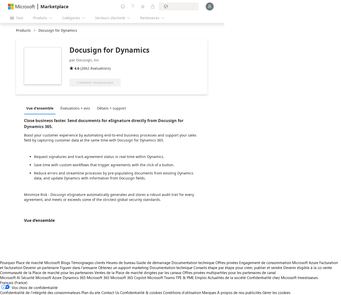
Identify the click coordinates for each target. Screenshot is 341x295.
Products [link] (23, 30)
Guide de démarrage (153, 262)
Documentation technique (192, 262)
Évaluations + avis (75, 108)
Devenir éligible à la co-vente (307, 267)
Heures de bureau (120, 262)
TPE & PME (185, 277)
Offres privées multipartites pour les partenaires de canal (229, 272)
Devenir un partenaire (41, 267)
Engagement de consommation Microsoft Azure (279, 262)
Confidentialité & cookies (141, 292)
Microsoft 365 (98, 277)
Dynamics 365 (74, 277)
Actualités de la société (227, 277)
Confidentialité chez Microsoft (272, 277)
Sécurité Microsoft (36, 277)
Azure (57, 277)
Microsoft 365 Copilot (128, 277)
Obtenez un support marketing (123, 267)
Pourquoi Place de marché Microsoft (30, 262)
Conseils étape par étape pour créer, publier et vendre (237, 267)
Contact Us (110, 292)
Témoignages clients (88, 262)
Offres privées (226, 262)
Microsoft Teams (161, 277)
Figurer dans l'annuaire (78, 267)
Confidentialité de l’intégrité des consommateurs (40, 292)
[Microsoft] (21, 6)
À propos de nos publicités (239, 292)
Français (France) (13, 282)
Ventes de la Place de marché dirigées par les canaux (137, 272)
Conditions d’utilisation (182, 292)
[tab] (41, 108)
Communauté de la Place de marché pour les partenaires (46, 272)
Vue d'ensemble (39, 108)
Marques (209, 292)
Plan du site (90, 292)
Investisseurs (308, 277)
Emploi (201, 277)
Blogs (65, 262)
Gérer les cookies (276, 292)
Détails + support (111, 108)
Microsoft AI (10, 277)
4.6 (76, 68)
